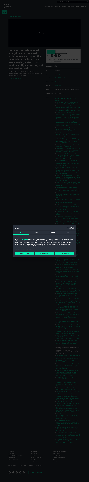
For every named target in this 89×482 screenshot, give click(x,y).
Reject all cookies (24, 253)
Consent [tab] (21, 232)
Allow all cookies (64, 253)
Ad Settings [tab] (52, 232)
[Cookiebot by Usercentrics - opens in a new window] (68, 228)
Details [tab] (36, 232)
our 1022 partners (23, 239)
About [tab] (68, 232)
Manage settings (44, 253)
